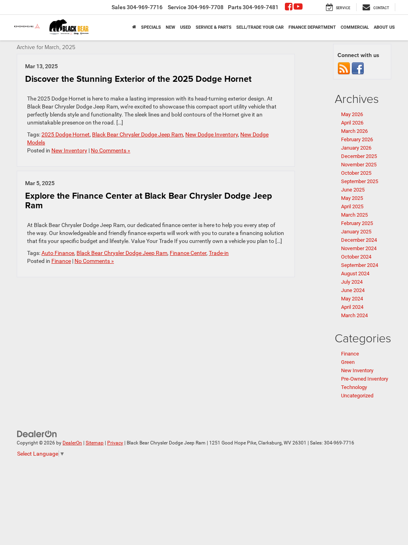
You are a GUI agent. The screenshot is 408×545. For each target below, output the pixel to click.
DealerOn (72, 443)
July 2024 (352, 282)
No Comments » (110, 150)
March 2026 (354, 131)
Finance (61, 261)
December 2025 (359, 156)
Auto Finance (57, 253)
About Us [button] (384, 27)
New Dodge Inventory (211, 134)
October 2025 (356, 173)
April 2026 (352, 123)
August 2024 (355, 273)
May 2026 (352, 114)
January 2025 (356, 232)
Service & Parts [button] (213, 27)
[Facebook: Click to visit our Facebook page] (288, 7)
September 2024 (359, 265)
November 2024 (359, 248)
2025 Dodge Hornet (65, 134)
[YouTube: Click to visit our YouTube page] (298, 7)
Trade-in (219, 253)
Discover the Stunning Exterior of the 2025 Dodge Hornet (138, 79)
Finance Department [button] (312, 27)
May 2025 (352, 198)
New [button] (170, 27)
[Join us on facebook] (357, 68)
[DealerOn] (37, 433)
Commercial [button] (355, 27)
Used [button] (185, 27)
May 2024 (352, 299)
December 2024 (359, 240)
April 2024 (352, 307)
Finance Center (188, 253)
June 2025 (353, 190)
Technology (354, 387)
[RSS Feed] (343, 68)
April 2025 (352, 206)
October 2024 (356, 257)
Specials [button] (151, 27)
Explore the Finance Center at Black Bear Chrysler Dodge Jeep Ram (148, 200)
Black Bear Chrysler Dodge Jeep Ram (137, 134)
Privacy (115, 443)
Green (348, 362)
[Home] (134, 27)
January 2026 (356, 148)
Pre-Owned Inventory (364, 379)
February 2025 (357, 223)
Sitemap (95, 443)
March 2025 (354, 215)
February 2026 (357, 139)
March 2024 (354, 315)
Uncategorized (357, 396)
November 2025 (359, 165)
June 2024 (353, 290)
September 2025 (359, 181)
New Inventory (69, 150)
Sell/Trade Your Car (260, 27)
